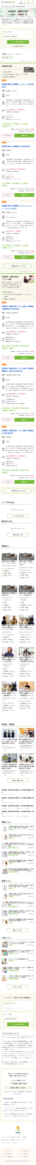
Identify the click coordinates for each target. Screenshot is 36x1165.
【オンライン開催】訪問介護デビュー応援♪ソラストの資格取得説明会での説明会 (9, 741)
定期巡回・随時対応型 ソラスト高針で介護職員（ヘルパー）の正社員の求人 (9, 659)
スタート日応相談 (6, 123)
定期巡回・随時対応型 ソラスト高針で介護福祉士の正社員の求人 (18, 432)
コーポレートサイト (7, 1150)
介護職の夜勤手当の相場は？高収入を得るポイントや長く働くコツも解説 (21, 827)
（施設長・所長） (16, 375)
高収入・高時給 (5, 346)
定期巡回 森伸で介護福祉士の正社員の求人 (16, 146)
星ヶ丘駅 (19, 294)
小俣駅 (11, 74)
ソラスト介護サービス (25, 1150)
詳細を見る (24, 135)
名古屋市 (10, 292)
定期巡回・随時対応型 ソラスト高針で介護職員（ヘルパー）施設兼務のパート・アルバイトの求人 (9, 694)
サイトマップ (15, 1142)
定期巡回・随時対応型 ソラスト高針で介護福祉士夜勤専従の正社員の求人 (18, 307)
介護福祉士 (9, 150)
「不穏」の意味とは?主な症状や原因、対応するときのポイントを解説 (20, 976)
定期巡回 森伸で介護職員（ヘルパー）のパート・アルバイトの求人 (17, 207)
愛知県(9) (4, 794)
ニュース (4, 1137)
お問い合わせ (5, 1140)
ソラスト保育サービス (8, 1153)
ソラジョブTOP (5, 6)
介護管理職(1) (27, 808)
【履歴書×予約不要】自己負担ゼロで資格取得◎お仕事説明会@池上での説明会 (26, 766)
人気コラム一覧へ (17, 986)
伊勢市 (9, 72)
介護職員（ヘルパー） (12, 90)
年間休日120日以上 (24, 346)
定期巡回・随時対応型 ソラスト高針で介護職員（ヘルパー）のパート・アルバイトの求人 (26, 627)
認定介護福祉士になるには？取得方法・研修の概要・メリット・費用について (21, 951)
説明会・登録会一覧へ (18, 780)
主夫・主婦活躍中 (16, 245)
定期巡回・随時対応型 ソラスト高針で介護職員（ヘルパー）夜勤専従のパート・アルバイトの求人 (26, 694)
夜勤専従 (11, 348)
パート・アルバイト (11, 217)
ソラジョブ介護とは (11, 1137)
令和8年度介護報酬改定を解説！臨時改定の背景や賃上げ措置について (20, 861)
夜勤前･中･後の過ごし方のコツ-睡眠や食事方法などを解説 (20, 968)
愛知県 (5, 292)
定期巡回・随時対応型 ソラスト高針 (10, 278)
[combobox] (18, 1008)
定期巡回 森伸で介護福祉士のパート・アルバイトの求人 (9, 562)
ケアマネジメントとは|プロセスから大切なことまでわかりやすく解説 (21, 942)
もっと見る (4, 24)
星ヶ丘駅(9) (5, 802)
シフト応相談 (24, 123)
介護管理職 (9, 375)
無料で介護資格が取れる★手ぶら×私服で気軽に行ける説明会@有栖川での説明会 (26, 741)
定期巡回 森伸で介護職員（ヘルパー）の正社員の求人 (18, 85)
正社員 (7, 95)
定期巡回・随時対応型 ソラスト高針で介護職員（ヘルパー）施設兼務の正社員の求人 (26, 659)
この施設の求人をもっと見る (18, 266)
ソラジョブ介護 (12, 6)
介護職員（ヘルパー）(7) (8, 808)
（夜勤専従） (15, 312)
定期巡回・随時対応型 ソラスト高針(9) (11, 816)
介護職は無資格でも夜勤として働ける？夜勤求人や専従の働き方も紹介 (21, 852)
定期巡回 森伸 (7, 66)
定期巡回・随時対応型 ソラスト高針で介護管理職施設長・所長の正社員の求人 (18, 369)
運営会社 (25, 1137)
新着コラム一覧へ (17, 930)
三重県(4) (11, 794)
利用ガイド (19, 1137)
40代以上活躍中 (16, 123)
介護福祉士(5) (19, 808)
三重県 (5, 72)
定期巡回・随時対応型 (9, 76)
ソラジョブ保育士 (24, 1156)
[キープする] (7, 135)
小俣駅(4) (12, 802)
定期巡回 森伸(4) (26, 816)
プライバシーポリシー (21, 1140)
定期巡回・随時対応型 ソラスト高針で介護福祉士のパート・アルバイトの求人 (9, 627)
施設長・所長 (12, 410)
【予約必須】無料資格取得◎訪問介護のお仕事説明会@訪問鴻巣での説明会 (9, 766)
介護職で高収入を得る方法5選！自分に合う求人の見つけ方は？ (20, 835)
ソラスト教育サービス (25, 1153)
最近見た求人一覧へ (18, 534)
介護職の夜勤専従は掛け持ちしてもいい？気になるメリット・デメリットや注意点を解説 (21, 845)
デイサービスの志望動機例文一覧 (18, 959)
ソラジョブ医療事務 (7, 1156)
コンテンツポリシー (6, 1142)
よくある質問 (12, 1140)
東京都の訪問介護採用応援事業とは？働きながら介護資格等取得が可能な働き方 (21, 869)
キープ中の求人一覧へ (18, 516)
